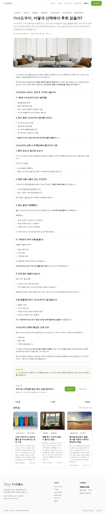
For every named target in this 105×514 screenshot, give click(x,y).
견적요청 (96, 3)
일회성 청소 (78, 3)
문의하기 (70, 389)
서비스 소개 (58, 486)
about (53, 3)
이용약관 (99, 510)
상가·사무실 (68, 3)
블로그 (86, 3)
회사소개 (57, 498)
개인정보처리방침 (88, 510)
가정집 (59, 3)
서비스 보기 (83, 389)
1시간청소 (8, 3)
